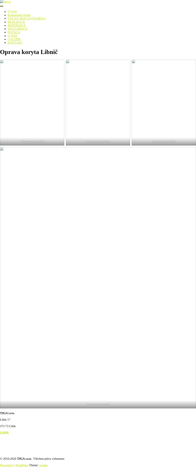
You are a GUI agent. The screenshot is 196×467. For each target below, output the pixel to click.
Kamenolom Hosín (19, 15)
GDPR (4, 432)
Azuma (43, 465)
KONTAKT (15, 42)
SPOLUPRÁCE (18, 28)
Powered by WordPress (14, 465)
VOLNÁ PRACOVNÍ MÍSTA (27, 18)
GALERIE (14, 39)
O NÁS (12, 35)
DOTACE (14, 32)
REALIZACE (16, 22)
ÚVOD (12, 11)
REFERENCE (17, 25)
